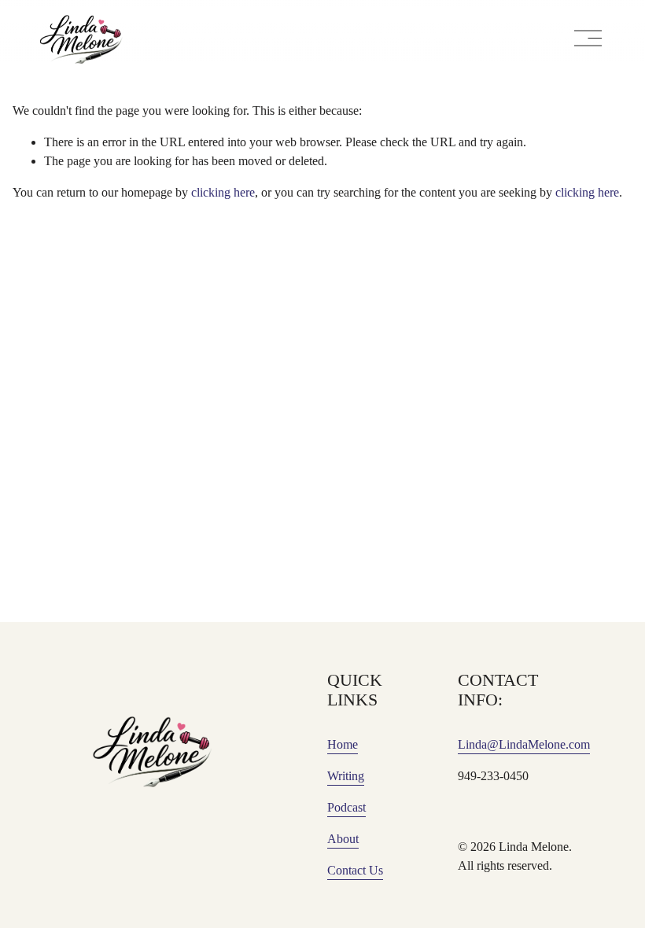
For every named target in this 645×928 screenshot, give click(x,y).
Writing (345, 776)
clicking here (223, 192)
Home (342, 744)
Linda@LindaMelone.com (524, 744)
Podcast (346, 807)
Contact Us (355, 870)
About (343, 838)
